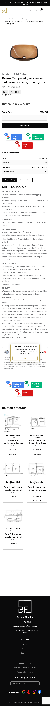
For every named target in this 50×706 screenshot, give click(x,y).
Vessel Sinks (21, 19)
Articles (25, 649)
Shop (25, 644)
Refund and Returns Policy (25, 668)
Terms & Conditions (25, 672)
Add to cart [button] (13, 454)
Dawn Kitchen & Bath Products (14, 74)
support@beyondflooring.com (25, 626)
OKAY (25, 358)
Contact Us (25, 653)
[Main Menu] (46, 10)
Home (6, 19)
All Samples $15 (25, 4)
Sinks (12, 19)
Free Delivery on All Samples (13, 2)
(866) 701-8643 (25, 622)
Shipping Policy (25, 663)
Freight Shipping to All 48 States (36, 2)
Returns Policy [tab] (25, 180)
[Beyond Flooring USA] (4, 10)
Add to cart (25, 126)
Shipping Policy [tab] (9, 180)
